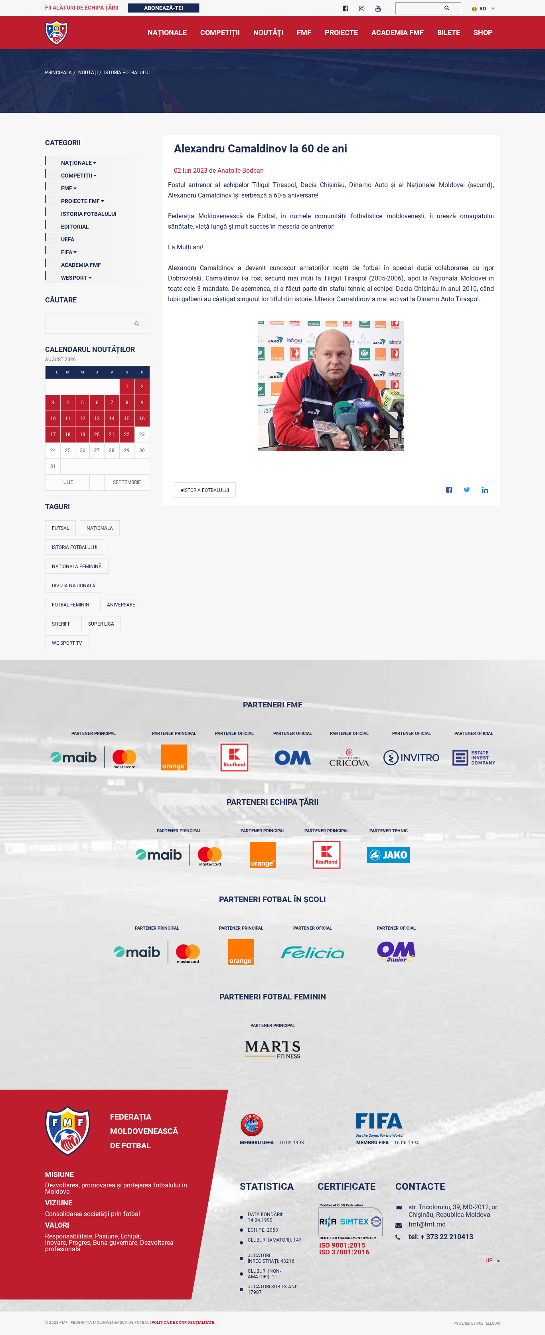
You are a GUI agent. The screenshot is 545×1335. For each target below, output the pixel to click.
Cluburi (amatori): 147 (275, 1242)
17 (53, 434)
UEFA (67, 239)
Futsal (60, 528)
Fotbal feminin (70, 605)
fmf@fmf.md (427, 1224)
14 (112, 418)
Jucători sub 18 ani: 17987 (272, 1289)
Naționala (100, 528)
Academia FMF (81, 265)
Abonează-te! (163, 8)
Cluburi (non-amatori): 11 (264, 1274)
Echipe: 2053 (264, 1230)
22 (127, 434)
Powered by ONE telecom (477, 1323)
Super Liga (101, 624)
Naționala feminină (77, 566)
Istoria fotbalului (74, 547)
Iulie (67, 482)
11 (68, 418)
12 (82, 418)
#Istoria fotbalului (205, 490)
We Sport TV (67, 643)
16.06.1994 (406, 1142)
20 (97, 434)
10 (53, 418)
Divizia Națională (73, 586)
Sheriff (61, 624)
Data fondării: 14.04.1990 (265, 1217)
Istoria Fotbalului (126, 72)
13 (97, 418)
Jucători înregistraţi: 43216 (272, 1258)
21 (112, 434)
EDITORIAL (75, 226)
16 (142, 418)
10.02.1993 (291, 1142)
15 (127, 418)
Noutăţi (87, 72)
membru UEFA (257, 1142)
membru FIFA (372, 1142)
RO (483, 9)
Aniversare (121, 605)
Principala (58, 72)
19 (82, 434)
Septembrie (127, 482)
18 (68, 434)
